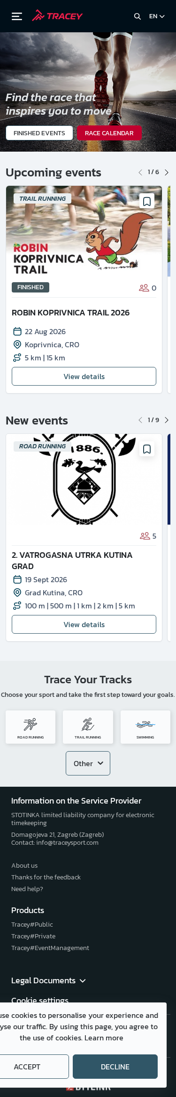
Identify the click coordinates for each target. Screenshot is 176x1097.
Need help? (27, 889)
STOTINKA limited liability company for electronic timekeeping (82, 819)
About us (24, 865)
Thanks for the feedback (46, 877)
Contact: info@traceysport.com (55, 843)
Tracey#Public (32, 924)
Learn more (103, 1037)
